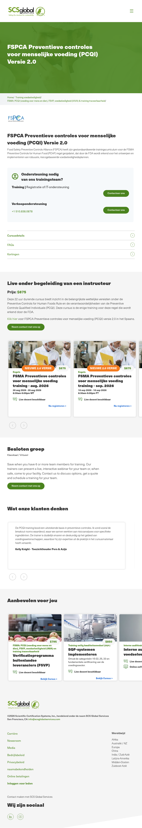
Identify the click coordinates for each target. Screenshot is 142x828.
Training (18, 187)
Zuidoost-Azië (119, 765)
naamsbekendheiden (20, 769)
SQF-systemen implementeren (82, 652)
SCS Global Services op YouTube (20, 816)
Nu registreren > (57, 405)
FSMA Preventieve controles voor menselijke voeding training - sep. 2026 (104, 380)
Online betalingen (18, 776)
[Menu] (130, 11)
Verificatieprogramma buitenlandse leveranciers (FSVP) (33, 660)
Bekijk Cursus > (49, 678)
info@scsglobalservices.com (44, 719)
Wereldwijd (118, 733)
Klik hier (12, 319)
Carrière (12, 733)
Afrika (115, 739)
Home (10, 97)
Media (11, 748)
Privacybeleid (15, 762)
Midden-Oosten (120, 762)
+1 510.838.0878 (22, 211)
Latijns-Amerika (120, 758)
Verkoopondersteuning (29, 203)
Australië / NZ (119, 743)
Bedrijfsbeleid (15, 755)
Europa (116, 747)
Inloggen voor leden (20, 783)
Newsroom (14, 740)
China (115, 750)
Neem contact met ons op (26, 326)
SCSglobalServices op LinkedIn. (10, 816)
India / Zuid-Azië (121, 754)
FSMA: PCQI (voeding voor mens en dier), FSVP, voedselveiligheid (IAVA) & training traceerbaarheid (56, 100)
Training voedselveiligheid (28, 97)
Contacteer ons (116, 193)
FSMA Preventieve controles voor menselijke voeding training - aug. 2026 (39, 380)
